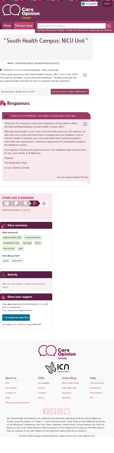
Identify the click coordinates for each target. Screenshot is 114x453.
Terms (41, 398)
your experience (20, 324)
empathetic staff (11, 243)
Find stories (95, 388)
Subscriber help (69, 388)
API (91, 398)
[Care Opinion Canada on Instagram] (60, 411)
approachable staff (12, 237)
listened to (17, 261)
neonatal (27, 243)
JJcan (16, 70)
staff (20, 248)
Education (66, 393)
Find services (96, 393)
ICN (7, 383)
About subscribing (70, 383)
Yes (82, 177)
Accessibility (44, 383)
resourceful (8, 248)
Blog (7, 398)
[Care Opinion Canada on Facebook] (46, 411)
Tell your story (23, 25)
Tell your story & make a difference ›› (70, 92)
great (5, 261)
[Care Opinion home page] (20, 11)
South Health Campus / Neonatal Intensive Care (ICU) (37, 63)
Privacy (41, 388)
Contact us (10, 393)
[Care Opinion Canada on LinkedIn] (53, 411)
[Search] (109, 26)
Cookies (42, 393)
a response (25, 210)
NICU (38, 243)
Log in (107, 3)
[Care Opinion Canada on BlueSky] (67, 411)
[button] (89, 4)
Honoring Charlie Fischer (17, 403)
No (87, 177)
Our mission (11, 388)
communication (32, 237)
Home (7, 25)
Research (66, 398)
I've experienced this (16, 317)
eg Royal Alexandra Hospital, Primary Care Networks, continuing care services (74, 30)
